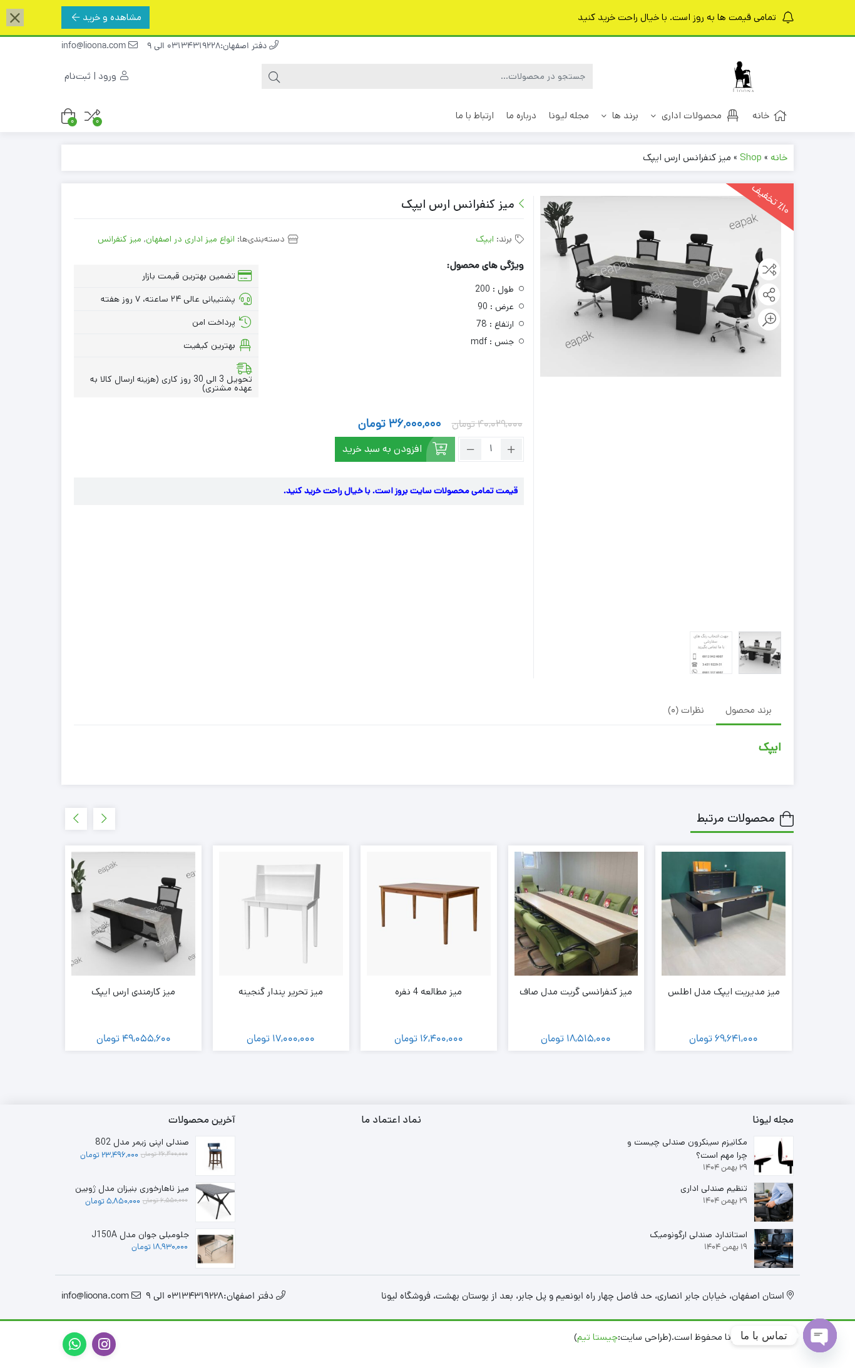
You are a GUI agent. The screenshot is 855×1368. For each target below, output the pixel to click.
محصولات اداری (690, 115)
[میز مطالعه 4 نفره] (429, 914)
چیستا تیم (597, 1337)
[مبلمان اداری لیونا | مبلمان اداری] (744, 76)
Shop (751, 157)
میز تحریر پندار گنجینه (280, 991)
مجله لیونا (569, 115)
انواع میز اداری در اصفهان (190, 239)
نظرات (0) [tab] (686, 711)
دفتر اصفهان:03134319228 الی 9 (208, 46)
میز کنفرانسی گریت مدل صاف (576, 991)
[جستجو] (274, 76)
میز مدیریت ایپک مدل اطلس (724, 991)
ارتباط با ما (475, 115)
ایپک (485, 239)
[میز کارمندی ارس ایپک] (133, 914)
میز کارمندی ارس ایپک (133, 991)
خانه (760, 115)
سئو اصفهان (667, 1350)
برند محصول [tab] (748, 711)
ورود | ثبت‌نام (91, 76)
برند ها (624, 115)
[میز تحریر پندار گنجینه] (281, 914)
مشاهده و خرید (112, 17)
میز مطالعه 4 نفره (428, 991)
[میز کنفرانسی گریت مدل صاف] (576, 914)
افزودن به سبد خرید (382, 449)
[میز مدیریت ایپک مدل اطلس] (724, 914)
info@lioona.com (94, 46)
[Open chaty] (820, 1335)
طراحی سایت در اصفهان (745, 1350)
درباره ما (521, 115)
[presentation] (104, 819)
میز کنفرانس (119, 239)
